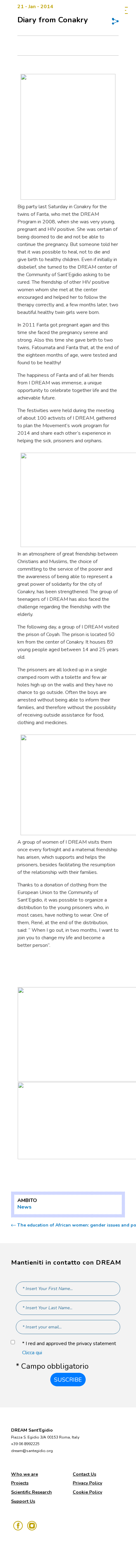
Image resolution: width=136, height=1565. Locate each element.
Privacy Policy (87, 1483)
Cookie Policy (87, 1492)
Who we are (24, 1474)
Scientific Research (31, 1492)
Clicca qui (32, 1352)
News (24, 1207)
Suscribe (68, 1379)
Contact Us (84, 1474)
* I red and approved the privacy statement (69, 1348)
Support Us (23, 1501)
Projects (19, 1483)
